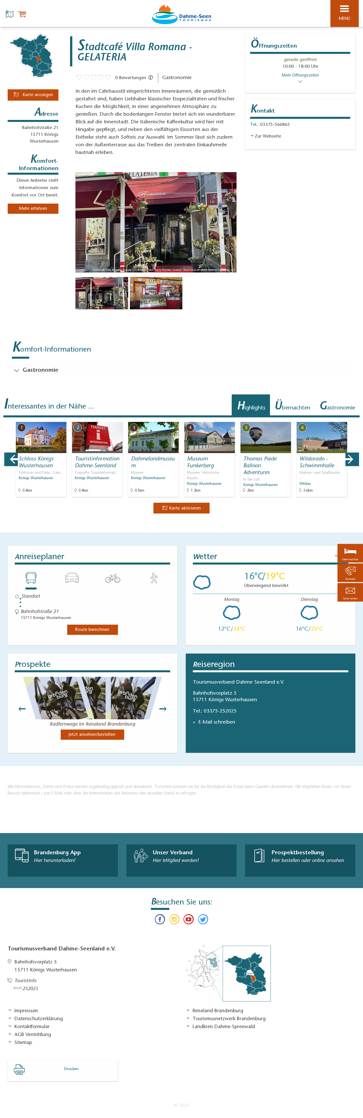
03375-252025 (220, 711)
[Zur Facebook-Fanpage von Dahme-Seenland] (160, 921)
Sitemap (23, 1042)
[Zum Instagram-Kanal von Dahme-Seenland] (174, 921)
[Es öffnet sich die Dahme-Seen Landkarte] (10, 13)
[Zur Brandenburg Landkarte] (228, 976)
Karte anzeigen (37, 95)
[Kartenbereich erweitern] (354, 418)
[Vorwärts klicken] (165, 708)
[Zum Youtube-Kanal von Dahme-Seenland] (189, 921)
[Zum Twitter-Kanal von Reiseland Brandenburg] (203, 921)
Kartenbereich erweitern (327, 418)
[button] (350, 592)
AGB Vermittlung (32, 1034)
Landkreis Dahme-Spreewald (224, 1027)
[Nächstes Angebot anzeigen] (352, 459)
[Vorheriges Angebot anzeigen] (11, 459)
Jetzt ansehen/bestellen (92, 734)
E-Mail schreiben (216, 722)
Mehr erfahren (33, 208)
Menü (344, 19)
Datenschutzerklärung (38, 1019)
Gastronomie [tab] (337, 407)
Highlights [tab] (251, 407)
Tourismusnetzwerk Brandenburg (229, 1019)
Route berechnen (92, 629)
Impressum (26, 1011)
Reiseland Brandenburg (218, 1011)
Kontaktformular (32, 1027)
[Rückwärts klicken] (19, 708)
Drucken (71, 1069)
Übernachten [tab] (292, 407)
